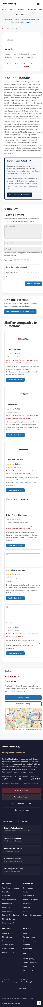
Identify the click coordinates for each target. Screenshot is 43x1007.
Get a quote (28, 888)
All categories (8, 945)
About (8, 64)
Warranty (27, 903)
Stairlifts (21, 9)
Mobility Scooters (8, 9)
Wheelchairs (31, 9)
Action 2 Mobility (13, 349)
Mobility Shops (11, 363)
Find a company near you (21, 803)
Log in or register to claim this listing (20, 311)
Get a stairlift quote (22, 797)
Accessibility (28, 949)
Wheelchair (11, 29)
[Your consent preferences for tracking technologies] (39, 1003)
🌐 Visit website (10, 681)
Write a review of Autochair (19, 195)
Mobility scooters (9, 900)
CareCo (9, 623)
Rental (26, 892)
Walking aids (7, 907)
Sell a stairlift (29, 896)
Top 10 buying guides (10, 888)
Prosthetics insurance (32, 915)
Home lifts (6, 896)
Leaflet (19, 729)
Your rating (8, 260)
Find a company (8, 941)
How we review (8, 949)
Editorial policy (8, 952)
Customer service (12, 272)
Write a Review (23, 697)
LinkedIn (35, 783)
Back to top (21, 988)
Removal (26, 907)
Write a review (21, 790)
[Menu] (38, 3)
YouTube (26, 783)
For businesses (29, 937)
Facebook (5, 783)
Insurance (27, 911)
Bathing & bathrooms (10, 915)
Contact (26, 945)
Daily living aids (8, 923)
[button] (23, 717)
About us (26, 933)
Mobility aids (7, 911)
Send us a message (10, 982)
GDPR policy (28, 970)
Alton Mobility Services (16, 460)
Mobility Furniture (20, 360)
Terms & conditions (30, 963)
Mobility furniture (9, 919)
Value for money (12, 277)
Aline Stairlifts (12, 404)
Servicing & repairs (30, 900)
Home (4, 29)
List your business (21, 810)
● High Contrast (21, 14)
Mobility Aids (10, 360)
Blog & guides (7, 933)
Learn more (28, 22)
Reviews (17, 64)
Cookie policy (28, 966)
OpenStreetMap (29, 729)
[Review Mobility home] (11, 746)
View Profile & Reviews (15, 380)
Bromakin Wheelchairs (16, 570)
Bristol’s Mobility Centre (16, 515)
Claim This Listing (23, 704)
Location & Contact (28, 65)
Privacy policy (28, 959)
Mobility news (7, 937)
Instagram (15, 783)
